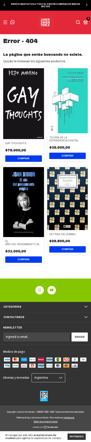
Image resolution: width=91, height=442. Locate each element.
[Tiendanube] (45, 427)
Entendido (77, 436)
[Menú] (6, 22)
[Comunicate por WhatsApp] (12, 22)
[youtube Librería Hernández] (51, 290)
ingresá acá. (69, 417)
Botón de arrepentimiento (46, 422)
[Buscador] (78, 22)
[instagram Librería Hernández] (39, 290)
